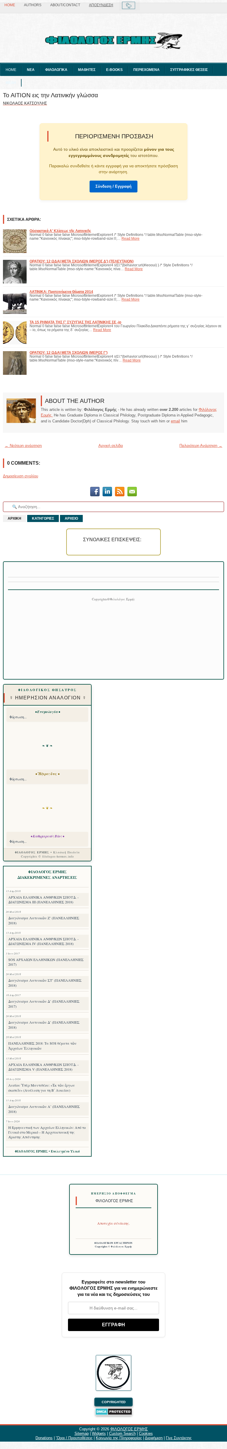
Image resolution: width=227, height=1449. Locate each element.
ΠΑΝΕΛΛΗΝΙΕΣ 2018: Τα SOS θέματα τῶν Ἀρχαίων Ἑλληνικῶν (42, 1046)
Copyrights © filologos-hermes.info (47, 856)
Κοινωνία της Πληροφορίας (119, 1438)
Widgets (99, 1433)
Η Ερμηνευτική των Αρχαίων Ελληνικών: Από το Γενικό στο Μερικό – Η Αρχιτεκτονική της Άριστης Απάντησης (47, 1132)
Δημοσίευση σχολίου (20, 476)
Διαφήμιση (154, 1438)
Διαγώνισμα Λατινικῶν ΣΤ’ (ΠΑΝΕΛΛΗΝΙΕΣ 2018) (45, 983)
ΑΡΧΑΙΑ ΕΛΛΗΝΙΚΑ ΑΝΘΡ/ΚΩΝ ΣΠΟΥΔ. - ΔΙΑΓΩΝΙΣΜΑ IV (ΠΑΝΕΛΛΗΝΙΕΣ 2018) (43, 941)
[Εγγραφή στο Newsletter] (119, 492)
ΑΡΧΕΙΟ (71, 518)
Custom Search (122, 1433)
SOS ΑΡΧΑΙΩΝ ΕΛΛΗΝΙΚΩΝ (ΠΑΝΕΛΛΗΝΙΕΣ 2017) (46, 962)
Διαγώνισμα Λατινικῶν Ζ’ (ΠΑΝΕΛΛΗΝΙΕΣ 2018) (43, 920)
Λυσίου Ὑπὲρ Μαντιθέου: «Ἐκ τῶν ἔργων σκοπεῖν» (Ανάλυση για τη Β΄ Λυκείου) (41, 1088)
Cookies (146, 1433)
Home (9, 5)
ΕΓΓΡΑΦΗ (113, 1324)
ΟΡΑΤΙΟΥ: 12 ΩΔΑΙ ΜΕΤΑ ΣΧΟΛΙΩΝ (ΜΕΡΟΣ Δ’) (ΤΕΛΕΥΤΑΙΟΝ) (82, 261)
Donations (44, 1438)
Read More (130, 238)
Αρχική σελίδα (110, 445)
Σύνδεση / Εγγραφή (113, 186)
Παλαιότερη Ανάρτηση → (200, 445)
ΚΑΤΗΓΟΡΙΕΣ (43, 518)
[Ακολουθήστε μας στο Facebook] (95, 492)
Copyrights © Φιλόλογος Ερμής (113, 1246)
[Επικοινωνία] (132, 492)
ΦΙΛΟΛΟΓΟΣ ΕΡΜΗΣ (129, 1429)
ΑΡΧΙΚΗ (14, 518)
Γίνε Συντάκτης (179, 1438)
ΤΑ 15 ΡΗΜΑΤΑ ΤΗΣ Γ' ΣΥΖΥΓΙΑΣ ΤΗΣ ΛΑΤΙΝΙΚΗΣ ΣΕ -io (75, 322)
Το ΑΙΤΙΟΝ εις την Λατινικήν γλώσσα (50, 95)
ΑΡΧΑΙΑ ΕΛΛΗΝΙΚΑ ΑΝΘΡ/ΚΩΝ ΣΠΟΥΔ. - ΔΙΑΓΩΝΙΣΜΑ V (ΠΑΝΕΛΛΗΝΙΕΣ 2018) (43, 1067)
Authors (32, 5)
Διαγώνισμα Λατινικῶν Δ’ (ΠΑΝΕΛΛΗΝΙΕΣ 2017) (44, 1004)
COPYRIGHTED (114, 1402)
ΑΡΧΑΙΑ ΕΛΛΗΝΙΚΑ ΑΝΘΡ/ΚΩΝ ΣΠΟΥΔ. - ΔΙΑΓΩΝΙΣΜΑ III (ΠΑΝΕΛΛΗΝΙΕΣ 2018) (43, 899)
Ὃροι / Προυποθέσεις (74, 1438)
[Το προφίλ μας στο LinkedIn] (107, 492)
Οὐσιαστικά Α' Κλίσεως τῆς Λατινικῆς (60, 231)
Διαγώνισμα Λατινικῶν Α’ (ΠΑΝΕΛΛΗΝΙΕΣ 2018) (44, 1109)
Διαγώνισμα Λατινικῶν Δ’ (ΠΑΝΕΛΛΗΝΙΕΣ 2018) (44, 1025)
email (175, 421)
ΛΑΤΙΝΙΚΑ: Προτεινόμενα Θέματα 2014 (61, 292)
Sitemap (81, 1433)
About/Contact (65, 5)
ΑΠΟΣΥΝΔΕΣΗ (101, 5)
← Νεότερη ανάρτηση (23, 445)
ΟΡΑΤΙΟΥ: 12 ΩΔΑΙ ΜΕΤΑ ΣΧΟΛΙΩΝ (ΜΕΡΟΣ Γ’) (69, 352)
